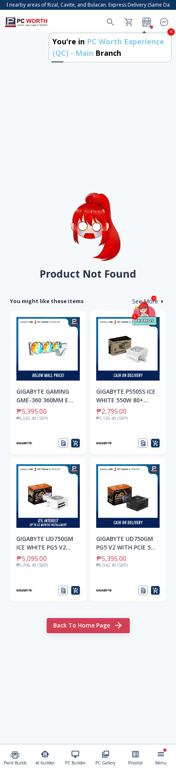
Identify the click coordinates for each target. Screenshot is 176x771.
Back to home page (81, 625)
